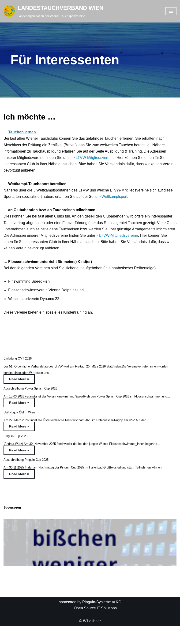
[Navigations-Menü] (170, 11)
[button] (90, 542)
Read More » (16, 380)
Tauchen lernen (22, 132)
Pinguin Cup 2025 (15, 436)
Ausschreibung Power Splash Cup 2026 (30, 388)
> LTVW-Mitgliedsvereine (94, 158)
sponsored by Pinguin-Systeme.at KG (90, 602)
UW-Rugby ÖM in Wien (19, 412)
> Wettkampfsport (112, 197)
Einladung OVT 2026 (18, 358)
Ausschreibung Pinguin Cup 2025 (26, 459)
